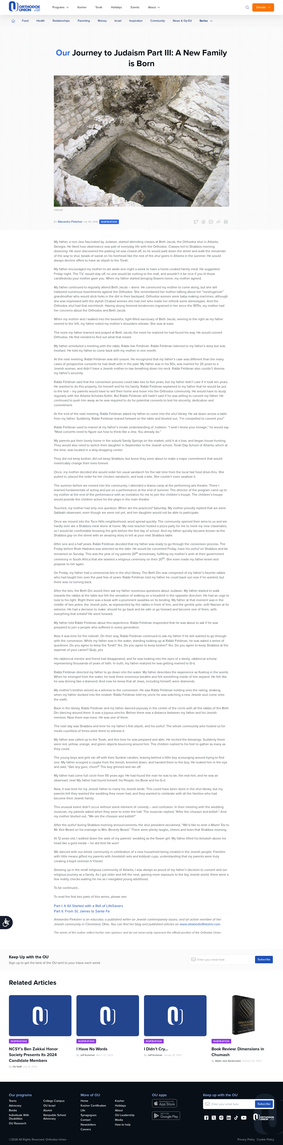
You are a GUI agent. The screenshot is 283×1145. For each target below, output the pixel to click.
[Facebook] (203, 221)
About (152, 7)
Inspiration (136, 21)
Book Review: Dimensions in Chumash (238, 1051)
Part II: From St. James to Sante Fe (82, 911)
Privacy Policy (246, 1140)
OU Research (17, 1124)
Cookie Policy (265, 1140)
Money (102, 21)
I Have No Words (92, 1048)
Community (157, 21)
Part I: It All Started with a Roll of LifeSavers (88, 906)
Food (25, 21)
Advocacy (15, 1106)
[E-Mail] (211, 221)
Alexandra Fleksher (70, 222)
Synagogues (89, 1115)
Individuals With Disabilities (19, 1117)
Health (40, 21)
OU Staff (17, 1065)
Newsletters (88, 1125)
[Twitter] (196, 221)
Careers (86, 1130)
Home (84, 1101)
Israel (118, 21)
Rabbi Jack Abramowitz (228, 1060)
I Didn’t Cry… (156, 1048)
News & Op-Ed (182, 21)
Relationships (61, 21)
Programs (58, 7)
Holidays (116, 7)
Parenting (84, 21)
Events (135, 7)
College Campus (54, 1101)
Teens (13, 1101)
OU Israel (49, 1106)
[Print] (226, 221)
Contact (86, 1120)
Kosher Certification (93, 1106)
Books (13, 1111)
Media (119, 1120)
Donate (261, 7)
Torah (98, 7)
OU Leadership (124, 1115)
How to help (123, 1125)
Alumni (47, 1111)
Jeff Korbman (87, 1054)
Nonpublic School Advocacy (54, 1117)
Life (83, 1111)
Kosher (82, 7)
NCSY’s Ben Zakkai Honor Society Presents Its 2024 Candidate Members (33, 1053)
